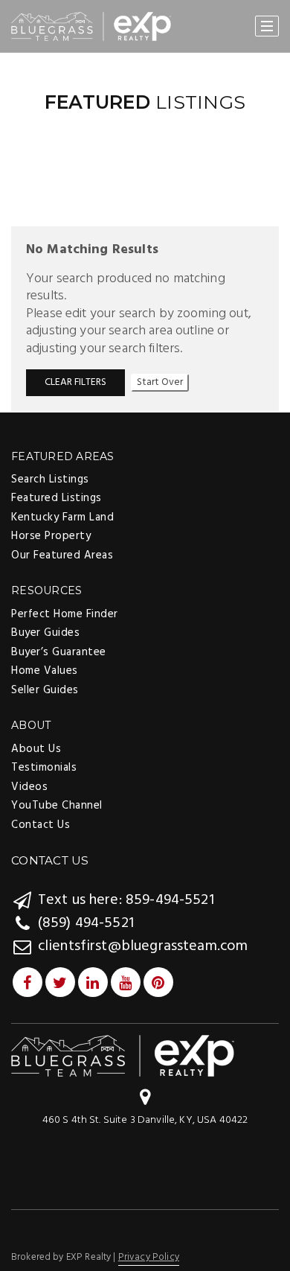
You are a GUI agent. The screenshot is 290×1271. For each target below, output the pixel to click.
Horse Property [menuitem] (51, 536)
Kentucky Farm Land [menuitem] (62, 517)
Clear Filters (75, 382)
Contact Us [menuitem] (40, 825)
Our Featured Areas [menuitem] (62, 555)
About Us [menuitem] (36, 749)
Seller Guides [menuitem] (45, 690)
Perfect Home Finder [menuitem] (64, 614)
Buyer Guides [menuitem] (45, 633)
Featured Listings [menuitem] (56, 498)
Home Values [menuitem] (44, 671)
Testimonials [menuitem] (44, 768)
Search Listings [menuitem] (50, 479)
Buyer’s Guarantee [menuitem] (58, 652)
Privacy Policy (148, 1257)
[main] (145, 232)
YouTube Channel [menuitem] (57, 806)
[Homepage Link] (122, 1055)
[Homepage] (91, 27)
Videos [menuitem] (29, 787)
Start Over (160, 382)
